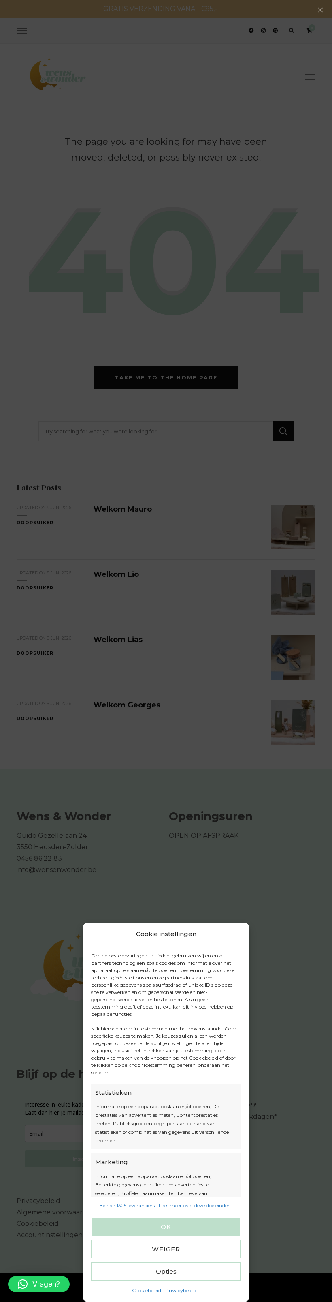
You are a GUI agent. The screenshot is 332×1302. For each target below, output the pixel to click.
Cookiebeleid (146, 1290)
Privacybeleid (180, 1290)
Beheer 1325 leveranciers (127, 1205)
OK (166, 1227)
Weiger (166, 1249)
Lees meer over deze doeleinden (195, 1205)
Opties (166, 1271)
